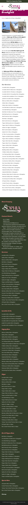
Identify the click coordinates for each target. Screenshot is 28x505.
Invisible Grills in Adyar (7, 377)
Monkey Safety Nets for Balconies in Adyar (12, 413)
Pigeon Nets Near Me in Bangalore (10, 141)
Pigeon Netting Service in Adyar (9, 399)
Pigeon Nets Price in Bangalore (9, 143)
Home (3, 18)
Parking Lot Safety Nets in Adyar (10, 419)
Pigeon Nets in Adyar (7, 388)
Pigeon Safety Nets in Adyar (8, 391)
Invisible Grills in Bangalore (8, 87)
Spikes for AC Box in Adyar (8, 402)
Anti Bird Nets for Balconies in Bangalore (12, 107)
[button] (2, 6)
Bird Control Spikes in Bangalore (10, 129)
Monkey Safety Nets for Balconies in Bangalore (13, 174)
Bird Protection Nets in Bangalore (10, 116)
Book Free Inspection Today (14, 1)
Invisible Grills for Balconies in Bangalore (12, 89)
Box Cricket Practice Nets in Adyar (10, 426)
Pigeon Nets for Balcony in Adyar (10, 393)
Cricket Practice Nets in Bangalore (10, 183)
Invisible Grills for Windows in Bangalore (12, 92)
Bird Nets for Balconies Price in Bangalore (12, 112)
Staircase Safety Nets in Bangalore (10, 176)
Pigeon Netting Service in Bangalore (11, 123)
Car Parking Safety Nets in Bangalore (11, 154)
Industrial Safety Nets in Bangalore (10, 169)
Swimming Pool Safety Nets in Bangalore (12, 178)
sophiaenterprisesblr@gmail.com (11, 222)
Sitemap (4, 494)
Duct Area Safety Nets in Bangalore (10, 163)
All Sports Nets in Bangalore (9, 181)
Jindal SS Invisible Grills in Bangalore (11, 98)
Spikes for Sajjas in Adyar (8, 404)
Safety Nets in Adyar (7, 379)
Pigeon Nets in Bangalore (8, 147)
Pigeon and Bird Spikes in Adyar (9, 395)
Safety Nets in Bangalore (8, 103)
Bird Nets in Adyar (6, 384)
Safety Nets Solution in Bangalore (10, 105)
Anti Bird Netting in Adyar (8, 397)
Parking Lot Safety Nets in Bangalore (11, 167)
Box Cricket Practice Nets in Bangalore (11, 187)
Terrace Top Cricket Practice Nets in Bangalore (13, 185)
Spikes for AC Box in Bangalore (9, 132)
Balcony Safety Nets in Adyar (9, 382)
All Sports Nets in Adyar (7, 424)
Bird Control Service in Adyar (8, 386)
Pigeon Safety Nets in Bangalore (10, 145)
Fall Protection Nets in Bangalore (10, 165)
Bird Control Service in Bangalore (10, 120)
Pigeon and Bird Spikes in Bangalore (11, 136)
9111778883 (6, 219)
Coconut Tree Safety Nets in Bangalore (11, 156)
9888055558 (6, 221)
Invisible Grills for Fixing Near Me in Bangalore (13, 94)
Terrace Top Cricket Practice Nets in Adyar (12, 422)
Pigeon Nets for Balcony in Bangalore (11, 125)
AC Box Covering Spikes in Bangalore (11, 134)
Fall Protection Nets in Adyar (8, 417)
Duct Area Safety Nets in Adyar (9, 411)
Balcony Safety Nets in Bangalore (10, 100)
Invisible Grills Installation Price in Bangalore (13, 96)
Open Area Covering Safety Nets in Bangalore (13, 158)
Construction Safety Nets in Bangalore (11, 161)
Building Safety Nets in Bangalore (10, 149)
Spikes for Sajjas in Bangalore (9, 127)
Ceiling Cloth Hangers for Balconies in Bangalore (13, 189)
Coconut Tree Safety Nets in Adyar (10, 415)
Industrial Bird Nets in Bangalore (10, 172)
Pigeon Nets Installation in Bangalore (11, 138)
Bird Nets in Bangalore (7, 118)
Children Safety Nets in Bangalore (10, 152)
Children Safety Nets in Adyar (9, 408)
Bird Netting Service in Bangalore (10, 114)
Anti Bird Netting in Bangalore (9, 109)
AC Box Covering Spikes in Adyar (10, 406)
